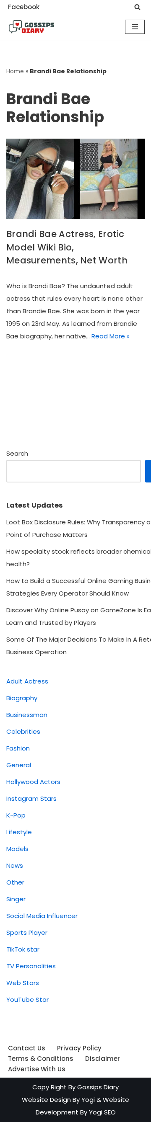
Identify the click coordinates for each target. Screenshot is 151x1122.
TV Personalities (31, 966)
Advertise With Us (36, 1069)
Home (15, 71)
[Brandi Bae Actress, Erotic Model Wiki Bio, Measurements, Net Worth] (75, 179)
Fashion (18, 748)
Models (17, 848)
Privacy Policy (79, 1048)
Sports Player (26, 932)
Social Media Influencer (42, 915)
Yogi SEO (102, 1112)
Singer (16, 899)
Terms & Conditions (40, 1058)
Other (15, 882)
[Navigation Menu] (135, 27)
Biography (21, 698)
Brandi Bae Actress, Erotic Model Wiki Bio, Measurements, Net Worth (67, 247)
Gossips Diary (98, 1087)
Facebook (23, 7)
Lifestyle (19, 832)
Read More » (110, 336)
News (14, 865)
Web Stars (22, 982)
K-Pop (16, 815)
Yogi (87, 1099)
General (18, 765)
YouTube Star (27, 999)
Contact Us (26, 1048)
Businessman (26, 714)
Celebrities (23, 731)
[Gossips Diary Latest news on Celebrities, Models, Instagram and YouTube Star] (31, 27)
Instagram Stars (31, 798)
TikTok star (22, 949)
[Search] (137, 7)
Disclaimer (102, 1058)
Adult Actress (27, 681)
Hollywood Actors (33, 781)
